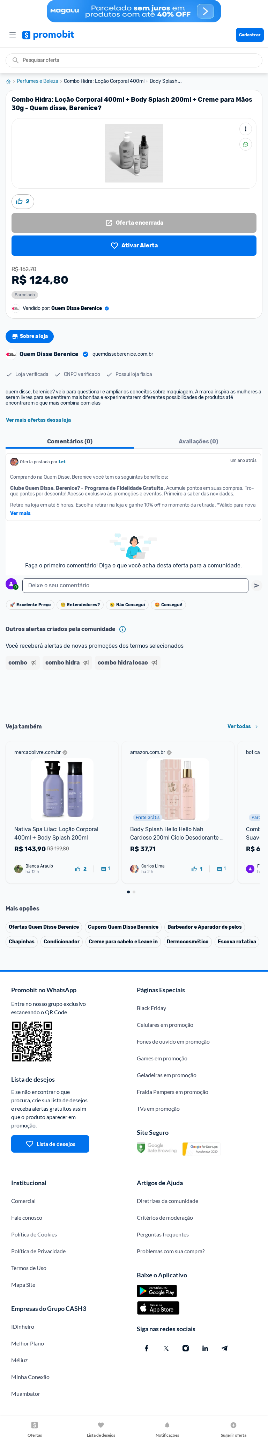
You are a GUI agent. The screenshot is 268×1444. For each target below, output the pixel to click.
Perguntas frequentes (163, 1234)
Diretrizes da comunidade (167, 1200)
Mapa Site (23, 1284)
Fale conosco (26, 1217)
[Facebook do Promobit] (146, 1348)
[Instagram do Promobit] (185, 1348)
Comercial (23, 1200)
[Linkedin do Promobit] (205, 1348)
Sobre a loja (34, 336)
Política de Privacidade (38, 1251)
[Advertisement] (134, 694)
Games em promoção (162, 1058)
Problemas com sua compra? (170, 1251)
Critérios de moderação (165, 1217)
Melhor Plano (27, 1343)
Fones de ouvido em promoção (173, 1041)
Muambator (25, 1393)
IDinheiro (22, 1326)
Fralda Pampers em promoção (172, 1091)
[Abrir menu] (12, 35)
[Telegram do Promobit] (224, 1348)
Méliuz (19, 1360)
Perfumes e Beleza (37, 81)
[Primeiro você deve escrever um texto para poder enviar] (256, 585)
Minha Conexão (30, 1376)
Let (62, 461)
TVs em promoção (158, 1108)
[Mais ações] (245, 129)
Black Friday (151, 1007)
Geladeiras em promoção (166, 1075)
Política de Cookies (34, 1234)
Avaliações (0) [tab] (198, 441)
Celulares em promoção (165, 1024)
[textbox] (135, 585)
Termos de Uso (28, 1267)
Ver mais (20, 513)
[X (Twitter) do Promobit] (166, 1348)
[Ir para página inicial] (11, 81)
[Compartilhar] (245, 144)
